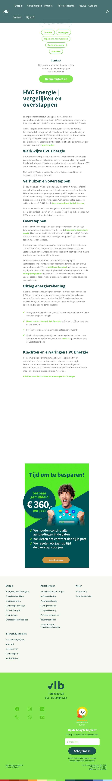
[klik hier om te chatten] (30, 717)
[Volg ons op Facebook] (17, 709)
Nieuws (82, 5)
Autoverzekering (48, 596)
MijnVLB (30, 17)
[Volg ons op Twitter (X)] (42, 709)
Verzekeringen (34, 5)
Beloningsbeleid (48, 619)
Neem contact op (56, 79)
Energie (18, 5)
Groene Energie (13, 610)
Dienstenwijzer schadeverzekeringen (50, 625)
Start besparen (56, 560)
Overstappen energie (15, 605)
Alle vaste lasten (66, 5)
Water (79, 585)
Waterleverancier (84, 596)
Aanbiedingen (12, 658)
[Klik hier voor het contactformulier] (42, 717)
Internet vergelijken (15, 639)
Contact (17, 17)
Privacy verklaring (12, 767)
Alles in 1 (10, 644)
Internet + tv (12, 648)
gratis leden (48, 145)
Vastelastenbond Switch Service (68, 203)
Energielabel (12, 615)
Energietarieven (13, 600)
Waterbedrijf (81, 591)
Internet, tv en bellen (16, 633)
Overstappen (12, 653)
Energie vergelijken (15, 596)
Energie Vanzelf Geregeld (17, 591)
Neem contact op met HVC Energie (43, 321)
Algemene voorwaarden (14, 765)
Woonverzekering (49, 600)
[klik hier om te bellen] (17, 717)
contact (66, 338)
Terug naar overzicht (56, 23)
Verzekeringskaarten (50, 615)
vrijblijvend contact (57, 267)
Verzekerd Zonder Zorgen (52, 591)
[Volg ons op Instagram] (30, 709)
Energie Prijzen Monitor (17, 619)
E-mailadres (71, 740)
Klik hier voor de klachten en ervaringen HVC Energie (49, 376)
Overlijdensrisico (48, 605)
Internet (48, 5)
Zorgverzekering (48, 610)
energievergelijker (32, 273)
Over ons (92, 5)
